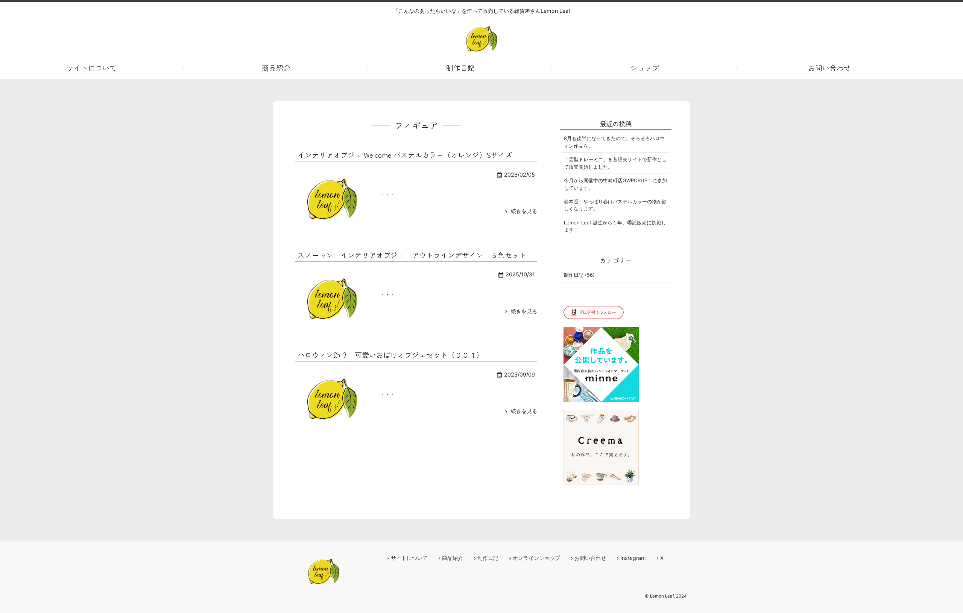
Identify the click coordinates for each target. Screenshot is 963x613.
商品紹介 (276, 68)
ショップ (644, 68)
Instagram (633, 558)
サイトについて (92, 68)
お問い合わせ (829, 68)
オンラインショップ (536, 558)
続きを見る (520, 211)
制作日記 (460, 68)
